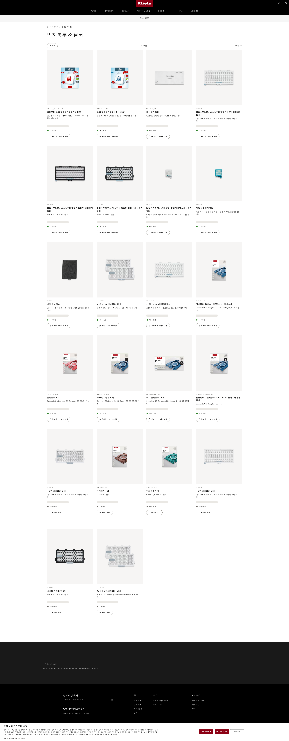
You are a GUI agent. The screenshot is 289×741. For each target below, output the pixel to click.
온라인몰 (161, 11)
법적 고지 (7, 738)
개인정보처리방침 (16, 738)
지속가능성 (138, 709)
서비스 (180, 11)
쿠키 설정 (237, 731)
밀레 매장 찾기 (70, 695)
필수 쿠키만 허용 (221, 731)
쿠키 (23, 738)
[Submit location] (112, 700)
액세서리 (55, 27)
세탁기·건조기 (109, 11)
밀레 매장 (137, 705)
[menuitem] (94, 11)
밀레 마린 (195, 705)
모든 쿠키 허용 (206, 731)
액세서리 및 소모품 (143, 11)
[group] (70, 94)
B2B (194, 709)
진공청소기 (125, 11)
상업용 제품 (195, 11)
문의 (135, 713)
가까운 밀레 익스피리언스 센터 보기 (76, 713)
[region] (144, 732)
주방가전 (93, 11)
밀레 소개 (137, 701)
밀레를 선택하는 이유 (161, 701)
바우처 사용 (157, 705)
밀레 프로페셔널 (198, 701)
